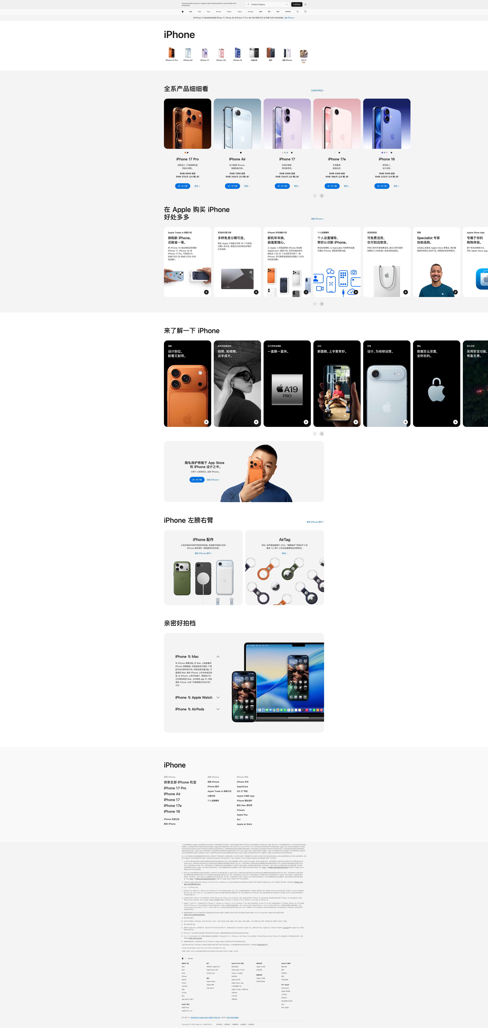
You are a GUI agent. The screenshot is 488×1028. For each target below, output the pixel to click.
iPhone (184, 976)
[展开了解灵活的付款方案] (237, 262)
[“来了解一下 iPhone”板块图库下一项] (321, 433)
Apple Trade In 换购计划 (240, 989)
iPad (183, 973)
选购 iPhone (289, 18)
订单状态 (234, 996)
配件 (183, 996)
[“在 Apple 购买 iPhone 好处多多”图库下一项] (321, 304)
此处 (264, 867)
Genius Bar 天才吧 (238, 970)
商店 (183, 967)
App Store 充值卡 (188, 999)
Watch (184, 979)
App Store (210, 988)
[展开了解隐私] (436, 383)
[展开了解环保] (386, 383)
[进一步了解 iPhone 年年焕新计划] (287, 262)
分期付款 (234, 992)
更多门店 (217, 1017)
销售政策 (235, 1024)
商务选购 (259, 970)
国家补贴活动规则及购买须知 (278, 867)
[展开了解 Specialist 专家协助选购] (436, 262)
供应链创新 (284, 979)
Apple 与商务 (260, 967)
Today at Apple (237, 973)
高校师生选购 (260, 981)
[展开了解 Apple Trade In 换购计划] (187, 262)
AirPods (184, 986)
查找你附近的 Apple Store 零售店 (202, 1017)
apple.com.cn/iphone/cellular (194, 915)
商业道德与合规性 (287, 1001)
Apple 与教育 (260, 978)
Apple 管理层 (285, 991)
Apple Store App (237, 983)
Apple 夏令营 (236, 979)
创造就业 (284, 998)
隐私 (282, 976)
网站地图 (251, 1024)
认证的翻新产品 (236, 986)
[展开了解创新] (187, 383)
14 (277, 548)
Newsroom (285, 988)
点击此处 (286, 927)
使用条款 (227, 1024)
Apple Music (211, 981)
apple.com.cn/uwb (195, 938)
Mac (183, 970)
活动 (282, 1004)
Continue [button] (296, 4)
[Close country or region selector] (305, 4)
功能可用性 (261, 945)
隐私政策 (219, 1024)
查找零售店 (235, 967)
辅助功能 (284, 967)
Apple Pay (185, 1007)
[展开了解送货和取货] (386, 262)
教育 (282, 970)
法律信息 (243, 1024)
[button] (267, 4)
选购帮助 (234, 999)
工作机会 (284, 994)
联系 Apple (285, 1007)
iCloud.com (211, 973)
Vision (184, 983)
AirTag (184, 992)
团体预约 (234, 976)
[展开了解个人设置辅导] (337, 262)
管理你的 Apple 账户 (213, 967)
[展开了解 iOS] (337, 383)
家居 (183, 989)
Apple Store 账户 (212, 970)
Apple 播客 (210, 985)
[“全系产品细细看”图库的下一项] (321, 195)
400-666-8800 (233, 1017)
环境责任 (284, 973)
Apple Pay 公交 (187, 1011)
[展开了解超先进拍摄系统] (237, 383)
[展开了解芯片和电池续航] (287, 383)
